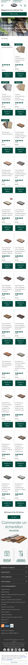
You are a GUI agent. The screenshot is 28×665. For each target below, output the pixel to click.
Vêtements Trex (5, 619)
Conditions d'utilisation (6, 614)
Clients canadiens (5, 612)
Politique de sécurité (6, 597)
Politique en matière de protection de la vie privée (13, 594)
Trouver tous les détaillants (7, 630)
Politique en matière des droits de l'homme (11, 599)
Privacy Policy (9, 659)
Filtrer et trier (14, 14)
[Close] (26, 653)
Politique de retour (5, 589)
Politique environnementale (7, 607)
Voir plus (14, 517)
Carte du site (4, 622)
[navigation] (14, 4)
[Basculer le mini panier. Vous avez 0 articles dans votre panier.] (25, 6)
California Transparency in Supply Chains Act (11, 617)
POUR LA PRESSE (5, 581)
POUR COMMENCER (6, 577)
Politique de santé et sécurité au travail (10, 609)
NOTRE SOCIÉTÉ (5, 572)
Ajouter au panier (7, 75)
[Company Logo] (14, 5)
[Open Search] (21, 5)
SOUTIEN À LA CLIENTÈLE (8, 567)
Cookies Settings (14, 662)
